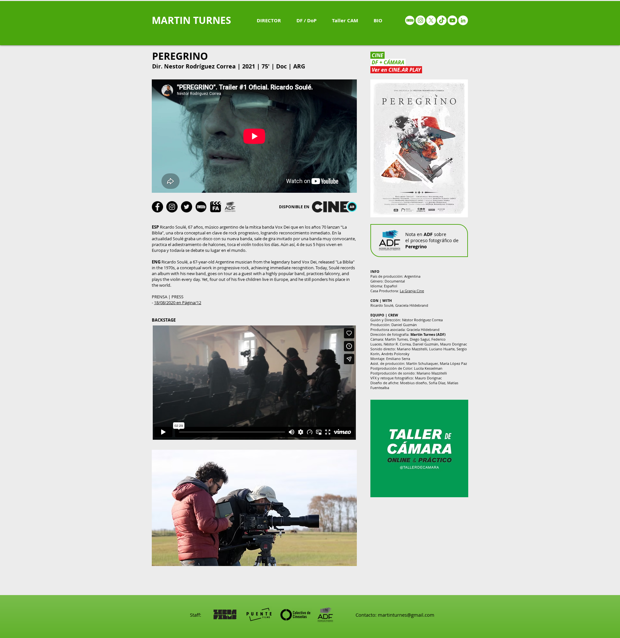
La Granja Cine (412, 290)
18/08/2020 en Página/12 (177, 302)
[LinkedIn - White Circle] (463, 20)
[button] (254, 508)
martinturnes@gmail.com (406, 615)
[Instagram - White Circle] (420, 20)
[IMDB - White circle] (410, 20)
